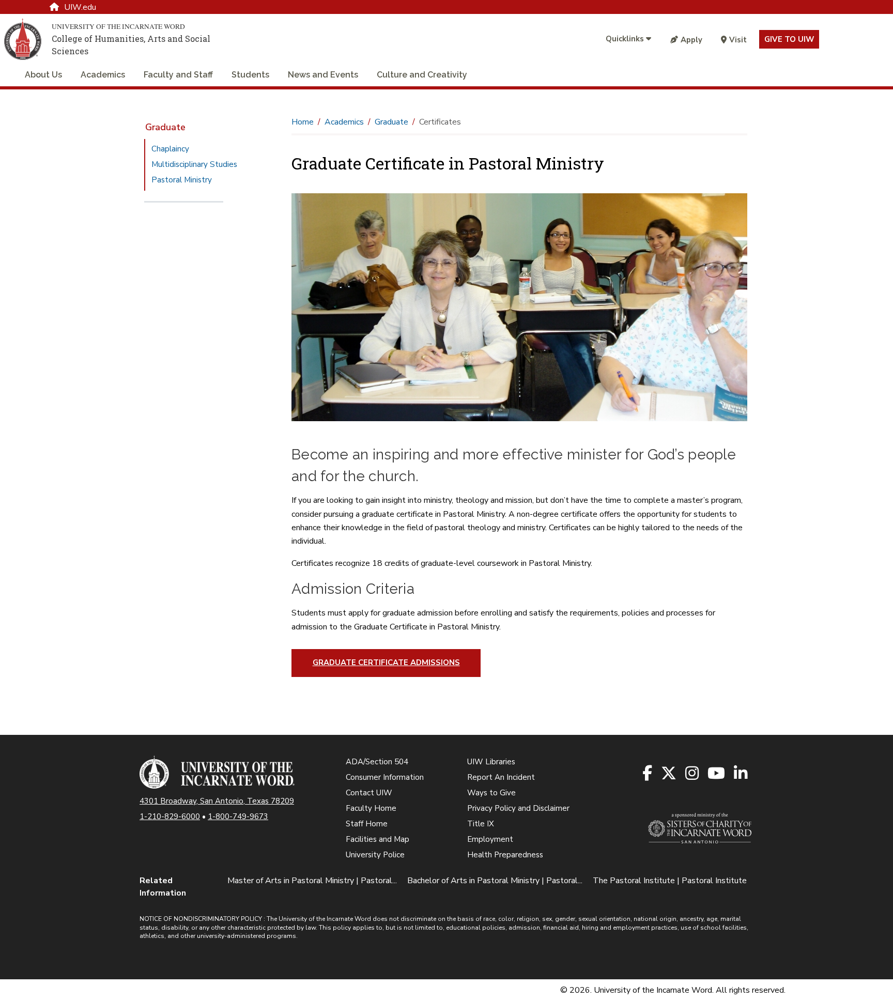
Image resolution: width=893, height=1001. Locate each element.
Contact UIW (369, 793)
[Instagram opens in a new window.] (693, 773)
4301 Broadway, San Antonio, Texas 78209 (217, 801)
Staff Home (367, 824)
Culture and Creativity (422, 75)
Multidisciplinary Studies (194, 164)
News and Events (323, 75)
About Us (43, 75)
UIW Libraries (491, 762)
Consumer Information (385, 777)
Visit (738, 40)
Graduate (165, 127)
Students (250, 75)
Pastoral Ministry (181, 180)
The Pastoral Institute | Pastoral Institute (670, 880)
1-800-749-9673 (238, 816)
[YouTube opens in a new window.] (717, 773)
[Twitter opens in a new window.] (669, 773)
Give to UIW (789, 39)
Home (302, 122)
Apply (691, 40)
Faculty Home (371, 808)
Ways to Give (491, 793)
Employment (490, 839)
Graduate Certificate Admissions (386, 662)
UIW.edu (80, 7)
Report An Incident (501, 777)
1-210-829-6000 (170, 816)
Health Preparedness (505, 855)
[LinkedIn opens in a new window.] (741, 773)
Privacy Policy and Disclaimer (518, 808)
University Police (375, 855)
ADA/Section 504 (377, 762)
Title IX (480, 824)
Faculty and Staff (178, 75)
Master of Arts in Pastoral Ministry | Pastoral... (312, 880)
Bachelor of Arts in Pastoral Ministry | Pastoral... (494, 880)
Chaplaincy (170, 149)
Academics (103, 75)
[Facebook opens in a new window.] (648, 773)
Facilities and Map (377, 839)
